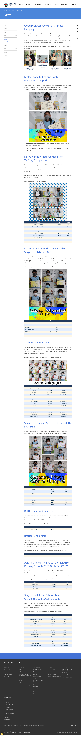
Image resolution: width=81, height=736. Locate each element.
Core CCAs (35, 689)
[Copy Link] (77, 28)
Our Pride (47, 4)
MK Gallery (7, 707)
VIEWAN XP (22, 678)
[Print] (77, 25)
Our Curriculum (38, 4)
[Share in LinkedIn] (77, 37)
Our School (7, 669)
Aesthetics (35, 686)
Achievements (51, 671)
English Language (37, 669)
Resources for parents (67, 674)
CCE (34, 691)
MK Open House (8, 700)
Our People (7, 671)
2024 (5, 28)
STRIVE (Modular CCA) (24, 685)
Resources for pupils (67, 677)
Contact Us (73, 4)
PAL (34, 693)
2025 (5, 25)
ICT (34, 684)
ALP (20, 669)
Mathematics (36, 671)
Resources (55, 4)
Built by (20, 732)
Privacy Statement (33, 725)
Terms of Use (41, 725)
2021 (7, 41)
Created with (6, 732)
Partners (6, 717)
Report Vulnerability (24, 725)
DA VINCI (21, 680)
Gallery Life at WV (52, 669)
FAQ (5, 725)
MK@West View (64, 4)
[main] (40, 333)
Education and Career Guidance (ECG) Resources (67, 671)
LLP (20, 671)
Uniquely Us (28, 4)
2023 (5, 32)
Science (35, 674)
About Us (20, 4)
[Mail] (77, 31)
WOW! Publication (52, 674)
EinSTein (21, 682)
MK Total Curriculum (9, 704)
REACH (15, 725)
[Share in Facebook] (77, 34)
